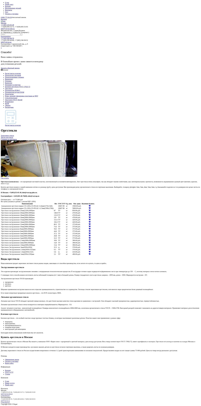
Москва (3, 23)
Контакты (8, 10)
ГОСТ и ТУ (9, 372)
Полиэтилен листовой (13, 75)
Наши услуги (10, 383)
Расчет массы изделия (13, 73)
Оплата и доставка (11, 14)
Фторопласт (9, 102)
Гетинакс (8, 81)
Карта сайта (9, 363)
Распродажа (9, 107)
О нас (7, 2)
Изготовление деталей (13, 8)
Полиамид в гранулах (13, 85)
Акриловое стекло (7, 135)
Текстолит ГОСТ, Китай (13, 100)
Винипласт (9, 79)
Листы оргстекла (7, 137)
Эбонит (7, 105)
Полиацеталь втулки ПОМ (14, 92)
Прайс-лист (9, 4)
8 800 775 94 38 (6, 17)
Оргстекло (9, 88)
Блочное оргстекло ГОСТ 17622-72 (17, 87)
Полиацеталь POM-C (12, 90)
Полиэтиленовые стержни (14, 77)
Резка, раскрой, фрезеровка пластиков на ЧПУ (21, 96)
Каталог (8, 6)
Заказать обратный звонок (10, 68)
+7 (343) (7, 38)
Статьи (7, 374)
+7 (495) (7, 25)
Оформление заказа (12, 359)
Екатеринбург (6, 36)
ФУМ (7, 103)
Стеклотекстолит (11, 98)
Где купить (5, 178)
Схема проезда (5, 395)
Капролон (8, 83)
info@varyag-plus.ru (8, 29)
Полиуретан (9, 94)
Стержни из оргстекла (9, 139)
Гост (6, 12)
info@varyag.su (6, 42)
